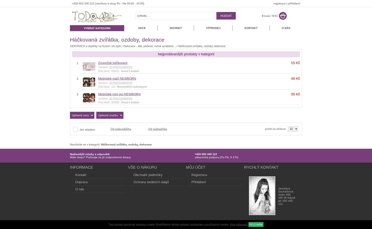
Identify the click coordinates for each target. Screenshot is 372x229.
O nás (286, 28)
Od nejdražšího (157, 129)
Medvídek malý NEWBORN (117, 78)
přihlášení (294, 3)
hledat (226, 15)
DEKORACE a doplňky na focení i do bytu (95, 46)
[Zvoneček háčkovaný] (89, 69)
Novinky (176, 28)
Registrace (199, 175)
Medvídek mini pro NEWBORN (119, 94)
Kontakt (251, 28)
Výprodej (213, 28)
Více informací (239, 224)
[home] (97, 23)
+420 (75, 3)
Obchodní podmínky (148, 175)
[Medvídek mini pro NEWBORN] (89, 101)
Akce (142, 28)
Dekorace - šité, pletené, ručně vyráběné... (149, 46)
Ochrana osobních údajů (151, 182)
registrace (280, 3)
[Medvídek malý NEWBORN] (89, 85)
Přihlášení (198, 182)
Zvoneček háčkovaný (112, 63)
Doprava (81, 182)
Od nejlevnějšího (121, 129)
